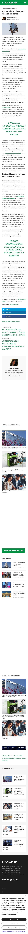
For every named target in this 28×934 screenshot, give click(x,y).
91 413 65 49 (18, 756)
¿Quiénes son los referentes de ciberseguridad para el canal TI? (13, 345)
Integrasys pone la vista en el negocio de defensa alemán (19, 593)
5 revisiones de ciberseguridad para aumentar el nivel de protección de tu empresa (19, 829)
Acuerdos (10, 8)
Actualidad (5, 8)
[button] (26, 895)
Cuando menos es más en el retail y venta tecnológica (18, 816)
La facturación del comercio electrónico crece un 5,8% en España (13, 332)
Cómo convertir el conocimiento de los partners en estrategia (18, 574)
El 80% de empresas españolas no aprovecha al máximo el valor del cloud (19, 778)
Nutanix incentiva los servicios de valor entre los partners (19, 805)
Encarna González (14, 368)
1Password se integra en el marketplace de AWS (19, 583)
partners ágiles (6, 107)
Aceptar (12, 919)
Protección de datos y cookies (8, 931)
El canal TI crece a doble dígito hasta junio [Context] (19, 564)
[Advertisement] (14, 403)
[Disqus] (14, 519)
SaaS (18, 321)
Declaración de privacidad (20, 931)
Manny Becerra (14, 304)
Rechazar (12, 923)
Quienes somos (5, 892)
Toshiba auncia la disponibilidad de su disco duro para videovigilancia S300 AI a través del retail (19, 791)
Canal (15, 8)
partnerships (12, 321)
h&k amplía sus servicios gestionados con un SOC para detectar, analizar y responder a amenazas (14, 844)
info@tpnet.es (6, 756)
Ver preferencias (12, 927)
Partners (5, 321)
